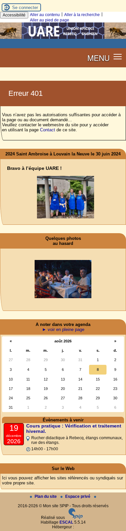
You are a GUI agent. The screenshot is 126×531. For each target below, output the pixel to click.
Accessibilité (14, 15)
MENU (98, 57)
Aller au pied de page (49, 20)
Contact (47, 129)
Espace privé (78, 496)
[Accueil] (63, 37)
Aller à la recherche (82, 14)
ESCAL (66, 522)
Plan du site (46, 496)
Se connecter (25, 7)
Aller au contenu (45, 14)
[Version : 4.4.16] (75, 517)
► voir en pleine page (63, 329)
